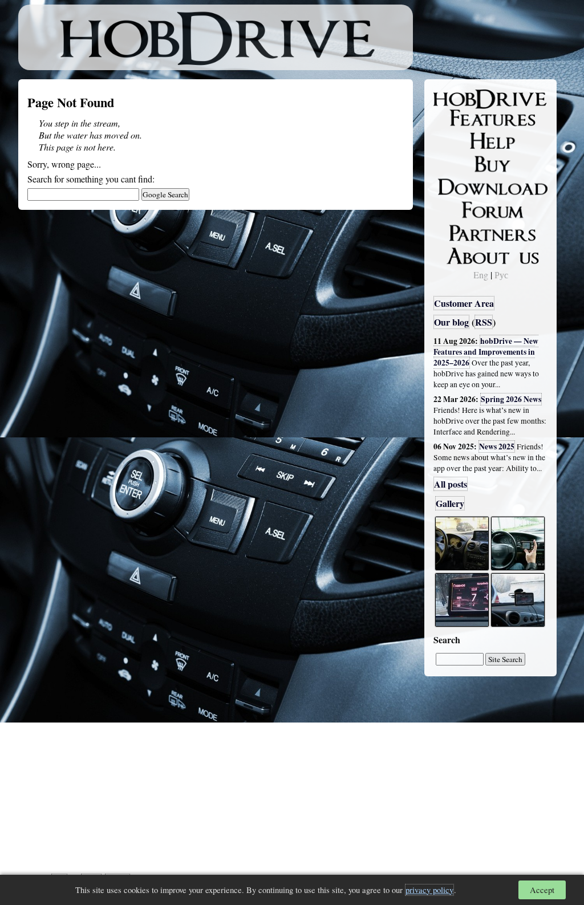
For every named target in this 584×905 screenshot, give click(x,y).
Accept (542, 889)
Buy (448, 163)
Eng (480, 275)
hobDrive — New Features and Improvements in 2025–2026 (485, 351)
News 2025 (496, 446)
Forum (454, 208)
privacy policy (429, 889)
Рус (501, 275)
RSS (483, 321)
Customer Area (464, 303)
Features (457, 118)
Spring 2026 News (511, 399)
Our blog (451, 321)
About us (458, 254)
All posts (450, 483)
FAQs (452, 140)
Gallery (450, 503)
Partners (457, 231)
